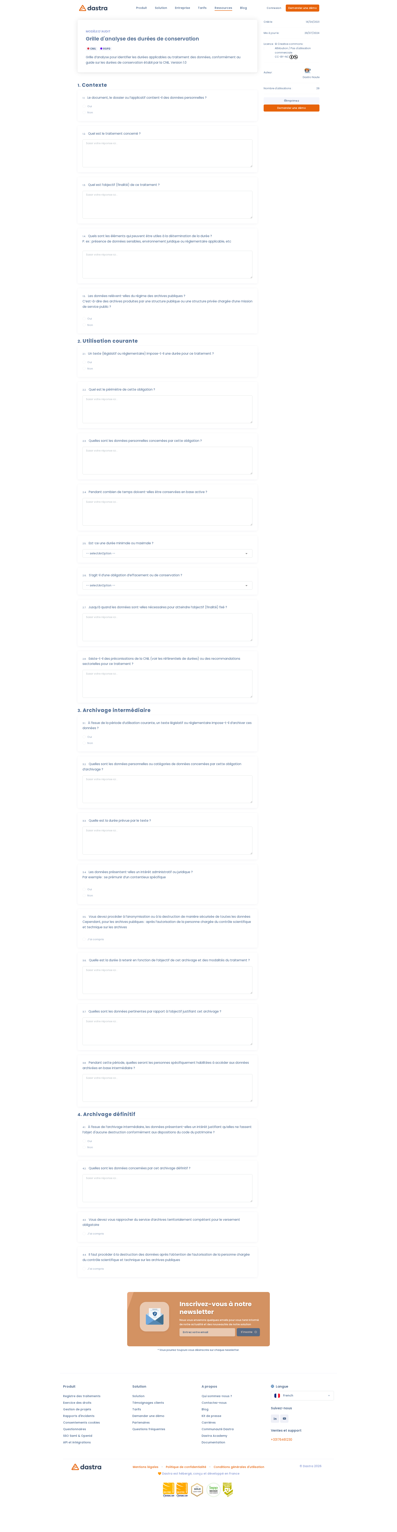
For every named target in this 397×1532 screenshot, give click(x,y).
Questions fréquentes (148, 1429)
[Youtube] (284, 1418)
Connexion (274, 8)
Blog (205, 1409)
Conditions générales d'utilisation (239, 1467)
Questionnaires (74, 1429)
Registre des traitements (81, 1396)
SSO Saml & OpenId (77, 1436)
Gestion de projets (77, 1409)
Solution (138, 1396)
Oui (89, 106)
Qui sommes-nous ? (217, 1396)
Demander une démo (302, 8)
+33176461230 (281, 1439)
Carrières (209, 1422)
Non (90, 112)
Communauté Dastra (218, 1429)
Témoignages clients (148, 1403)
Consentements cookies (81, 1422)
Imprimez (292, 100)
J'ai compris (95, 939)
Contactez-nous (214, 1403)
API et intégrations (77, 1442)
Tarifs (136, 1409)
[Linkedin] (275, 1418)
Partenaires (141, 1422)
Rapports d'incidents (78, 1416)
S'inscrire (247, 1332)
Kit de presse (211, 1416)
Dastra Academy (214, 1436)
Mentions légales (145, 1467)
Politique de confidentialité (186, 1467)
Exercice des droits (77, 1403)
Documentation (213, 1442)
